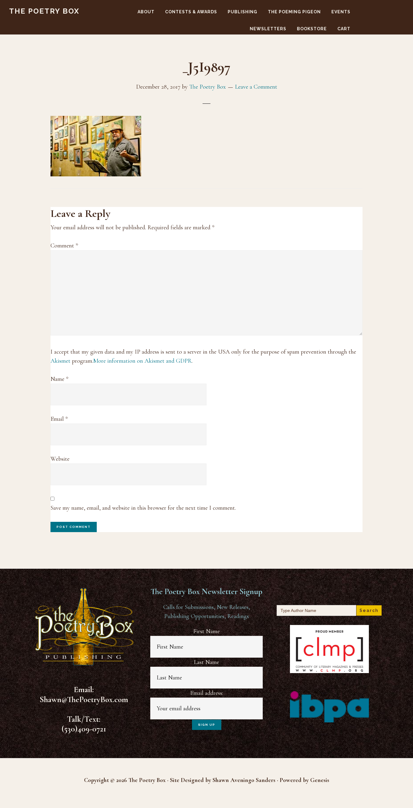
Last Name (206, 662)
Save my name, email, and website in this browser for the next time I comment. (143, 508)
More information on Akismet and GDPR (142, 361)
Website (60, 459)
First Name (206, 631)
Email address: (206, 693)
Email (59, 419)
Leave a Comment (256, 86)
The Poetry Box (44, 11)
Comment (64, 245)
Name (59, 379)
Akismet (60, 361)
